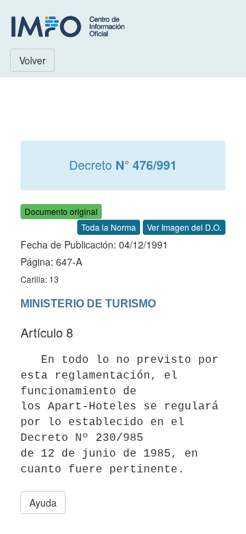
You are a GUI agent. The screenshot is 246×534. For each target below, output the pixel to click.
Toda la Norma (108, 227)
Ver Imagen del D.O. (184, 227)
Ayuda (43, 502)
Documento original (61, 211)
